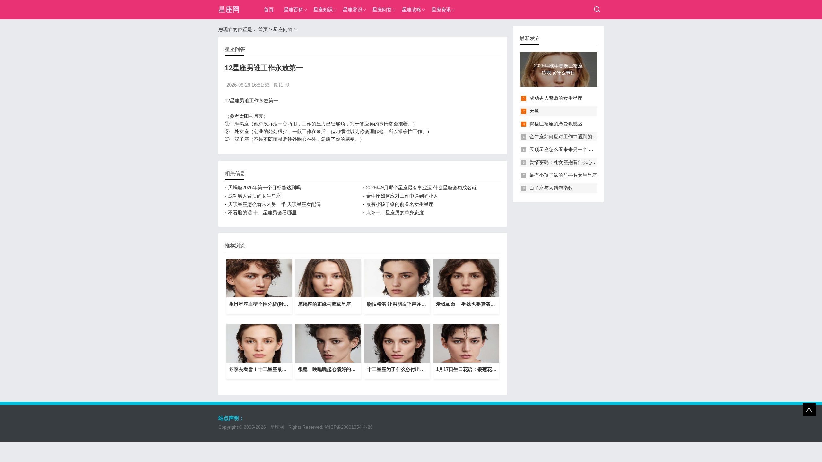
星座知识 (323, 9)
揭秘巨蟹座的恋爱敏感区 (555, 123)
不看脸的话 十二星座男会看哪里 (262, 212)
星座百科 (293, 9)
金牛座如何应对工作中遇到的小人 (402, 196)
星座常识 (352, 9)
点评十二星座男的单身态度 (395, 212)
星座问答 (382, 9)
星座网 (229, 9)
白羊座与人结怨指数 (551, 188)
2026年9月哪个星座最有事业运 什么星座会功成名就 (421, 187)
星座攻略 (411, 9)
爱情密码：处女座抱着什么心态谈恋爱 (570, 162)
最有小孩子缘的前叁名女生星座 (399, 204)
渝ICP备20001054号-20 (349, 427)
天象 (534, 111)
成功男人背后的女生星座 (254, 196)
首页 (269, 9)
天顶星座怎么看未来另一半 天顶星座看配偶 (274, 204)
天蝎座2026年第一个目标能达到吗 (264, 187)
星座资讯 (441, 9)
